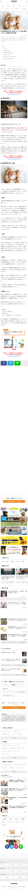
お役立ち (8, 5)
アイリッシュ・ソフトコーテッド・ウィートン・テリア (13, 748)
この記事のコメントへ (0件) (14, 501)
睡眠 (13, 561)
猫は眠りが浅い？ (7, 54)
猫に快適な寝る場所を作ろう (9, 58)
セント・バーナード (6, 731)
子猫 (18, 561)
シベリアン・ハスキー (7, 745)
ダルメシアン (16, 731)
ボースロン (20, 734)
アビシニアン (20, 767)
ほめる (10, 819)
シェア (4, 364)
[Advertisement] (14, 430)
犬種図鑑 (14, 757)
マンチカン (5, 767)
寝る (8, 561)
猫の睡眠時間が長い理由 (8, 52)
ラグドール (12, 767)
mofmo (14, 1)
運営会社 (23, 886)
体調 (23, 561)
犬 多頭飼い (7, 877)
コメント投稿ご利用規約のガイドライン (12, 702)
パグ (14, 734)
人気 (3, 5)
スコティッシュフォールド (21, 765)
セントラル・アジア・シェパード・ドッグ (11, 751)
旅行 (3, 822)
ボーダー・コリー (6, 734)
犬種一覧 (14, 737)
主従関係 (4, 819)
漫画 (19, 5)
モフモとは (13, 887)
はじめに (5, 48)
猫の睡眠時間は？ (7, 50)
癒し (14, 5)
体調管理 (23, 819)
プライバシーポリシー (16, 886)
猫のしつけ (4, 871)
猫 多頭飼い (20, 877)
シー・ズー (17, 745)
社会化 (16, 819)
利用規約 (9, 886)
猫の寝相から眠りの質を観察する (10, 56)
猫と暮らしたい (21, 871)
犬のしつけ (4, 865)
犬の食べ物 (13, 865)
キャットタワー (11, 822)
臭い (18, 822)
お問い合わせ (4, 886)
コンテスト (25, 5)
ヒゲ (23, 822)
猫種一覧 (14, 771)
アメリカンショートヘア (7, 765)
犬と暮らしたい (21, 865)
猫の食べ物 (13, 871)
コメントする (14, 707)
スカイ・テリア (6, 753)
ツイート (10, 364)
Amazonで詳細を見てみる (14, 94)
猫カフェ (4, 824)
